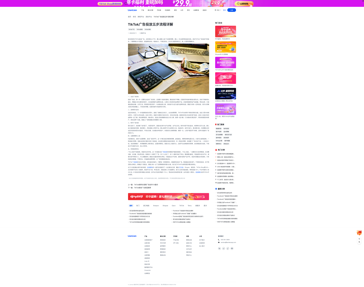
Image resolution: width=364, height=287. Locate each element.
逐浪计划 (189, 243)
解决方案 (150, 10)
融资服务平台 (148, 267)
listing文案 (219, 141)
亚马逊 (181, 167)
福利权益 (189, 252)
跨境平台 (141, 17)
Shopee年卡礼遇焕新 (221, 54)
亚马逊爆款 (219, 134)
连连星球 (147, 249)
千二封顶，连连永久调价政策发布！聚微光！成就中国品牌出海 (225, 179)
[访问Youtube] (232, 248)
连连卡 (146, 252)
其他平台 (149, 17)
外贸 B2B (163, 243)
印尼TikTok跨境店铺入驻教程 (181, 222)
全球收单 (147, 246)
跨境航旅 (163, 249)
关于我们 (202, 240)
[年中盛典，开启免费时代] (168, 196)
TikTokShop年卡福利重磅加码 (224, 70)
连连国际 (150, 167)
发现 (175, 10)
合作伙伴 (189, 249)
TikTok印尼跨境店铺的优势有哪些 (139, 222)
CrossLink (147, 270)
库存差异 (226, 138)
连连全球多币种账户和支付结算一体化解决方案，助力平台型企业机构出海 (225, 160)
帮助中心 (189, 255)
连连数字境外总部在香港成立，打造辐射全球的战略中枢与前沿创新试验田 (225, 170)
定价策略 (226, 131)
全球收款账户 (148, 240)
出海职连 (196, 10)
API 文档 (175, 243)
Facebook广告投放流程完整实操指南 (140, 213)
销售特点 (218, 144)
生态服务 (167, 10)
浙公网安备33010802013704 (168, 284)
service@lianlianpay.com (228, 242)
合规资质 (202, 243)
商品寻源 (147, 264)
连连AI (205, 10)
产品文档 (176, 240)
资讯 (188, 10)
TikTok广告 (132, 29)
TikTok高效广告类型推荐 (142, 188)
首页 (132, 10)
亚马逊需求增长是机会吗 (136, 211)
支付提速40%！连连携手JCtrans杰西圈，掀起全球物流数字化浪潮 (225, 163)
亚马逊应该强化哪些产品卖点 (181, 219)
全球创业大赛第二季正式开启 (224, 101)
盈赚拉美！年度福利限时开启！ (224, 85)
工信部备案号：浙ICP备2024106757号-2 (149, 284)
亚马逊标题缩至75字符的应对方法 (139, 216)
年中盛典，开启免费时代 (222, 39)
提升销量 (227, 141)
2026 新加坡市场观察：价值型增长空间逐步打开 (225, 167)
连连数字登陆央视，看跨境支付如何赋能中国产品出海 (225, 183)
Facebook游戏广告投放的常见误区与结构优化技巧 (188, 216)
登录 (224, 10)
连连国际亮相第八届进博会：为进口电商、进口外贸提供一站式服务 (225, 176)
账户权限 (218, 131)
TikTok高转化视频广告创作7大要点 (146, 184)
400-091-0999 (225, 240)
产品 (142, 10)
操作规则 (218, 138)
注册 (231, 10)
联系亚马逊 (228, 134)
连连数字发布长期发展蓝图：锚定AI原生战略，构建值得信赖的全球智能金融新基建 (225, 154)
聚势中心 (189, 246)
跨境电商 (163, 240)
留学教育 (163, 246)
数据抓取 (218, 128)
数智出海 (189, 240)
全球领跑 (147, 255)
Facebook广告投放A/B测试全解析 (183, 211)
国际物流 (163, 252)
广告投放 (164, 152)
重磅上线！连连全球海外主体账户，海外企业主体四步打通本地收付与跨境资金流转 (225, 157)
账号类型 (226, 128)
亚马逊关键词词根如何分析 (137, 219)
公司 (181, 10)
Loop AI (146, 261)
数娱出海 (163, 255)
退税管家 (147, 258)
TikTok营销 (140, 29)
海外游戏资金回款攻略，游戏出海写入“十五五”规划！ (225, 173)
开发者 (159, 10)
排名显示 (226, 144)
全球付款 (147, 243)
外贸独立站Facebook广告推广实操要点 (185, 213)
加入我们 (202, 246)
